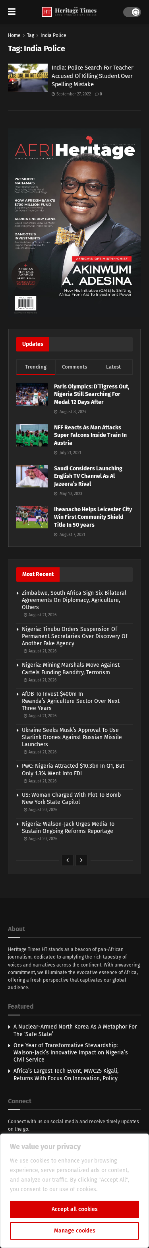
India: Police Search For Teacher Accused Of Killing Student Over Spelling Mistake (92, 76)
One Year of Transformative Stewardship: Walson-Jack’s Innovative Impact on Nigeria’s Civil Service (71, 1052)
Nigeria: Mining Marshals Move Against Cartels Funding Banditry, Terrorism (71, 668)
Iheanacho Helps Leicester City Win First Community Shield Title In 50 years (93, 517)
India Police (53, 35)
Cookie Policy (116, 1189)
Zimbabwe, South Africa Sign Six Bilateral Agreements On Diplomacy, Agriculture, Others (74, 600)
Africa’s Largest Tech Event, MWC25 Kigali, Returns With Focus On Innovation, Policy (66, 1074)
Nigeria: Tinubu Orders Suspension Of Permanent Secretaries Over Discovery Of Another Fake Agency (75, 636)
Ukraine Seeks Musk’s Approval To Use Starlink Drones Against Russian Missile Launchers (72, 737)
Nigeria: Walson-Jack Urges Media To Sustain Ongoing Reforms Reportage (68, 828)
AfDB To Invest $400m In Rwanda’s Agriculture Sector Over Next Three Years (71, 701)
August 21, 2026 (41, 615)
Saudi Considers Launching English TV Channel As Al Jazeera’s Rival (88, 476)
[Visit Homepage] (69, 12)
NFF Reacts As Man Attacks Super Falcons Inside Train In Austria (90, 435)
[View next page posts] (81, 860)
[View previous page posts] (68, 860)
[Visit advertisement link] (74, 222)
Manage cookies (74, 1230)
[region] (74, 1190)
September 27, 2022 (73, 94)
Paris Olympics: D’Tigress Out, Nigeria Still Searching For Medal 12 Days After (91, 394)
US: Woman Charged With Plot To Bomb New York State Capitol (71, 798)
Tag (30, 35)
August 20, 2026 (42, 809)
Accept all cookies (75, 1209)
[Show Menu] (11, 12)
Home (14, 35)
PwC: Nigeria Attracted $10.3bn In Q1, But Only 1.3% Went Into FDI (73, 769)
